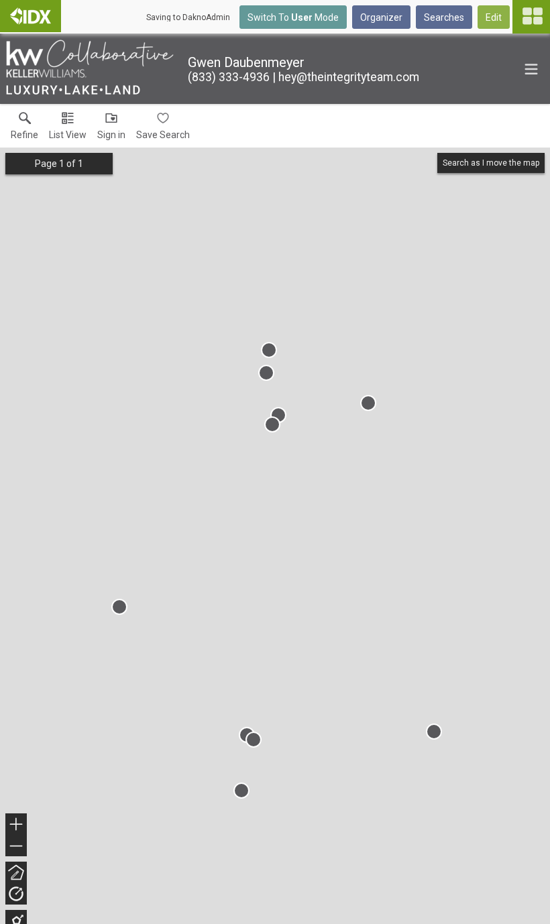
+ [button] (16, 825)
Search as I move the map (491, 163)
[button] (68, 129)
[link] (24, 129)
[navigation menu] (531, 17)
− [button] (16, 847)
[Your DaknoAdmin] (30, 16)
